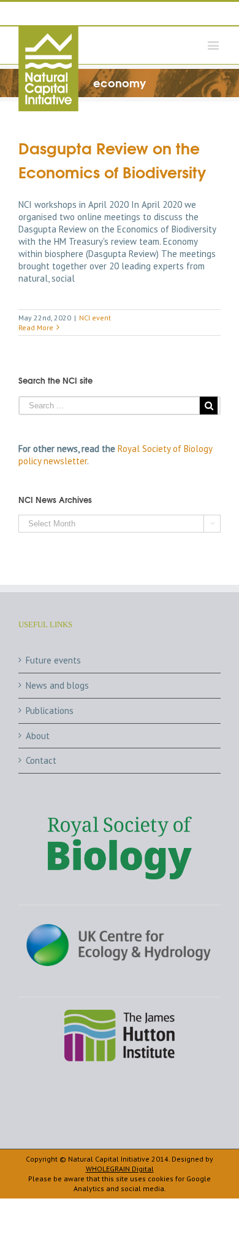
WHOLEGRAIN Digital (120, 1168)
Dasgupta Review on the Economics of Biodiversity (112, 159)
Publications (50, 710)
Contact (41, 760)
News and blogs (57, 685)
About (38, 736)
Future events (53, 660)
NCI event (95, 317)
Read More (35, 327)
